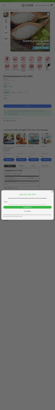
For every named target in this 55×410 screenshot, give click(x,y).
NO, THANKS (27, 211)
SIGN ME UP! (27, 207)
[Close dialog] (52, 192)
